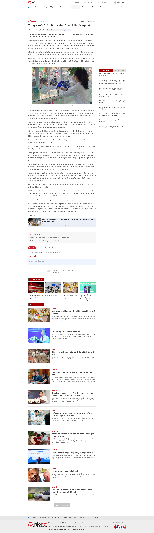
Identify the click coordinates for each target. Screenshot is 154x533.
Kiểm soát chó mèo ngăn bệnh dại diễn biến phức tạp (73, 353)
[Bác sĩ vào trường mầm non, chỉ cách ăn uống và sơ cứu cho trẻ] (39, 438)
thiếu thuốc (38, 252)
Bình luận (32, 248)
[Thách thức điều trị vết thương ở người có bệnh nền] (39, 376)
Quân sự (93, 7)
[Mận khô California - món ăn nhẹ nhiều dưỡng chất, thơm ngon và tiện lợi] (39, 494)
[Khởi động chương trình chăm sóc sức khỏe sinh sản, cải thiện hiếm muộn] (39, 417)
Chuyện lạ (85, 7)
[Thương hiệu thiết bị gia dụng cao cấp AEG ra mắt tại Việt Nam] (36, 287)
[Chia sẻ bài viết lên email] (36, 30)
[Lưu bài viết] (43, 30)
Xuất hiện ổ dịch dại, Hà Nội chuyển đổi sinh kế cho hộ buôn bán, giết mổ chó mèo (72, 394)
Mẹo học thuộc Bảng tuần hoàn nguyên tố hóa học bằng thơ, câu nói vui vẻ (112, 114)
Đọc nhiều (106, 70)
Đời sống (34, 7)
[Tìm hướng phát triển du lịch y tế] (39, 335)
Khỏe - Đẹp (32, 21)
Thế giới (52, 7)
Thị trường (43, 7)
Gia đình (59, 7)
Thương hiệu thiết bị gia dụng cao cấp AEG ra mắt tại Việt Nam (35, 297)
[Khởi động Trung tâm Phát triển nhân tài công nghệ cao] (53, 287)
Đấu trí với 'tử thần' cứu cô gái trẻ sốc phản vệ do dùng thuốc (49, 237)
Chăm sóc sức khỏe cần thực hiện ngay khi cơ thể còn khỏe (70, 297)
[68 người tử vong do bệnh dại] (39, 475)
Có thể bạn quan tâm (36, 279)
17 (121, 90)
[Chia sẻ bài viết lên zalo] (33, 30)
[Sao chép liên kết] (40, 30)
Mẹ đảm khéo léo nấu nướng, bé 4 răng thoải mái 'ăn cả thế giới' (111, 127)
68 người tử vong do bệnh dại (65, 471)
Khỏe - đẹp (75, 7)
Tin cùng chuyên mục (36, 305)
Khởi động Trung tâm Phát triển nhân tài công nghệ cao (52, 297)
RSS (125, 7)
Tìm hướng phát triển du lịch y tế (66, 331)
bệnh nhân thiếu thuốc (53, 252)
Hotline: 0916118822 (94, 2)
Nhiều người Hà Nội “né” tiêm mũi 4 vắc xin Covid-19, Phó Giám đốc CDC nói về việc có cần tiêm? (68, 220)
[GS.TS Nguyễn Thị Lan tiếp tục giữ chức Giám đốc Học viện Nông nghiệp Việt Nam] (88, 287)
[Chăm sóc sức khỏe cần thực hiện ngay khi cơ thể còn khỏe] (70, 287)
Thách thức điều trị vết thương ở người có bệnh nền (73, 373)
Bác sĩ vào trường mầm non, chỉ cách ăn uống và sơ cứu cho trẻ (73, 434)
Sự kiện (100, 7)
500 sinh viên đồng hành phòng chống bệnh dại (72, 452)
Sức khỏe (41, 21)
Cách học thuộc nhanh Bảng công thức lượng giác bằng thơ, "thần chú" (111, 89)
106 (104, 109)
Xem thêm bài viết (62, 505)
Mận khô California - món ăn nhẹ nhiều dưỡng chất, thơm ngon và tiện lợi (72, 491)
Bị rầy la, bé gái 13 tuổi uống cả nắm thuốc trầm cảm (46, 241)
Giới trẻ (67, 7)
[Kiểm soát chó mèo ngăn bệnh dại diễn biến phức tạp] (39, 356)
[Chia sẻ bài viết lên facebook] (29, 30)
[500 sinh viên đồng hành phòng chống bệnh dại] (39, 456)
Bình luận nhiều (119, 70)
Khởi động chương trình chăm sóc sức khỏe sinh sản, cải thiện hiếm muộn (73, 414)
